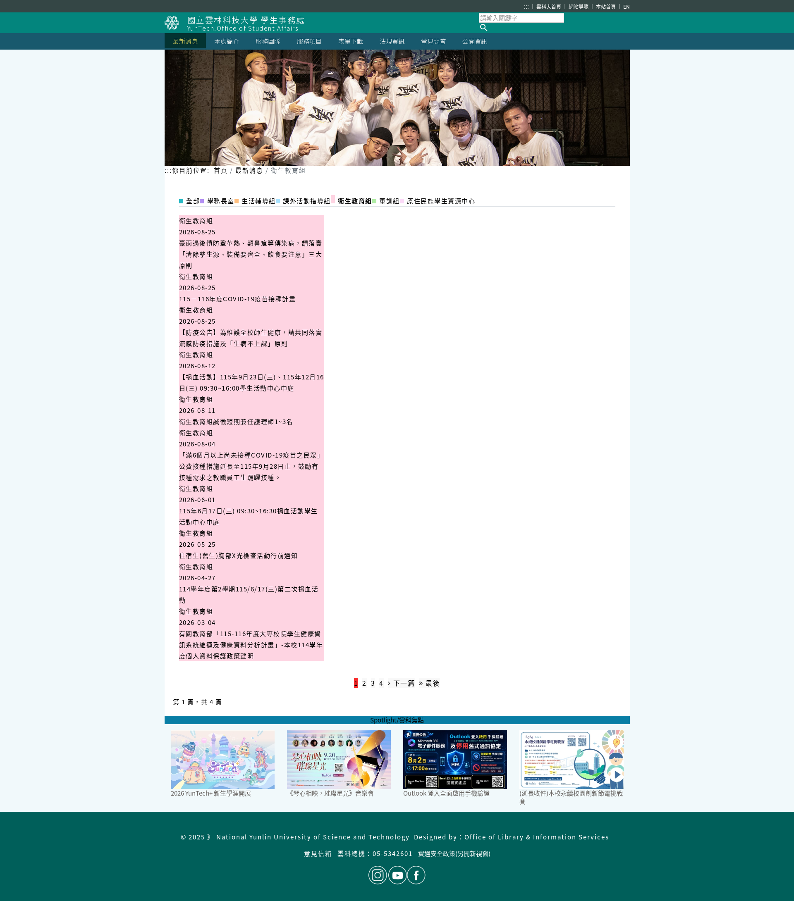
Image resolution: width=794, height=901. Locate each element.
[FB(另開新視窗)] (416, 875)
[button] (554, 28)
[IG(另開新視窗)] (377, 875)
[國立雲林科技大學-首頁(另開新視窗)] (176, 23)
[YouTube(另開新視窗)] (397, 875)
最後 (431, 683)
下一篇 (403, 683)
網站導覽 (579, 6)
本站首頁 (606, 6)
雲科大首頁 (549, 6)
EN (626, 6)
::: (526, 6)
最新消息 (249, 170)
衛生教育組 (196, 220)
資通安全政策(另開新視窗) (454, 853)
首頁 (221, 170)
